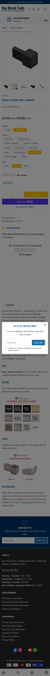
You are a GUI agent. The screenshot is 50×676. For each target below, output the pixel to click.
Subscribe (38, 342)
